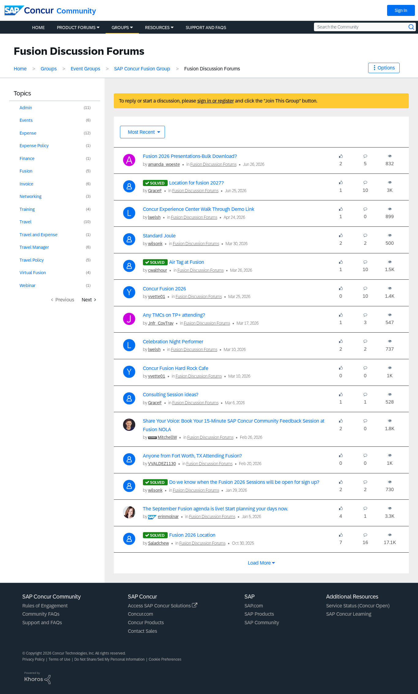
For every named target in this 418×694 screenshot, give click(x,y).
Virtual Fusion (33, 272)
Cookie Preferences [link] (165, 659)
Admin (26, 107)
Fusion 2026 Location (192, 535)
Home (20, 68)
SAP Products (259, 614)
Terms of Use (59, 659)
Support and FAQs (42, 622)
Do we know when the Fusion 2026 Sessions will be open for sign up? (244, 482)
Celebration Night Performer (173, 341)
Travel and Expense (39, 234)
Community (76, 11)
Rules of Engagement (45, 605)
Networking (30, 196)
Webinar (27, 285)
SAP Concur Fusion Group (142, 68)
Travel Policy (32, 260)
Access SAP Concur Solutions (160, 605)
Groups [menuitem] (120, 27)
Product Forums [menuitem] (76, 27)
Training (27, 209)
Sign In (401, 10)
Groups (49, 68)
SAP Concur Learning (348, 614)
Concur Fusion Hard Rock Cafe (175, 368)
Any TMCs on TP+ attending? (174, 315)
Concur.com (140, 614)
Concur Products (146, 622)
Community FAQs (40, 614)
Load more (259, 562)
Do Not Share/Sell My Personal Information (109, 659)
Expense (28, 133)
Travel (26, 221)
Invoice (26, 183)
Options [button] (386, 67)
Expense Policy (34, 145)
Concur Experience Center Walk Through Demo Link (198, 209)
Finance (27, 158)
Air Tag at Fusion (186, 262)
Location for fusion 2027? (196, 182)
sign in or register (215, 100)
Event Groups (85, 68)
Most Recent (142, 132)
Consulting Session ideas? (170, 394)
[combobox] (365, 27)
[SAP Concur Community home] (29, 10)
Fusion (26, 171)
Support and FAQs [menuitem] (206, 27)
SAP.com (253, 605)
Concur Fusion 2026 (164, 288)
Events (26, 120)
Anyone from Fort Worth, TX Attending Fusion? (192, 455)
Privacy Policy (33, 659)
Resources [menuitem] (157, 27)
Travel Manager (34, 247)
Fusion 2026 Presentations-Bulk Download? (190, 156)
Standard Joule (159, 235)
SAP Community (261, 622)
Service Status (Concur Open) (358, 605)
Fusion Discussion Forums (213, 164)
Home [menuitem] (38, 27)
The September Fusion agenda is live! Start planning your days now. (215, 508)
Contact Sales (142, 631)
